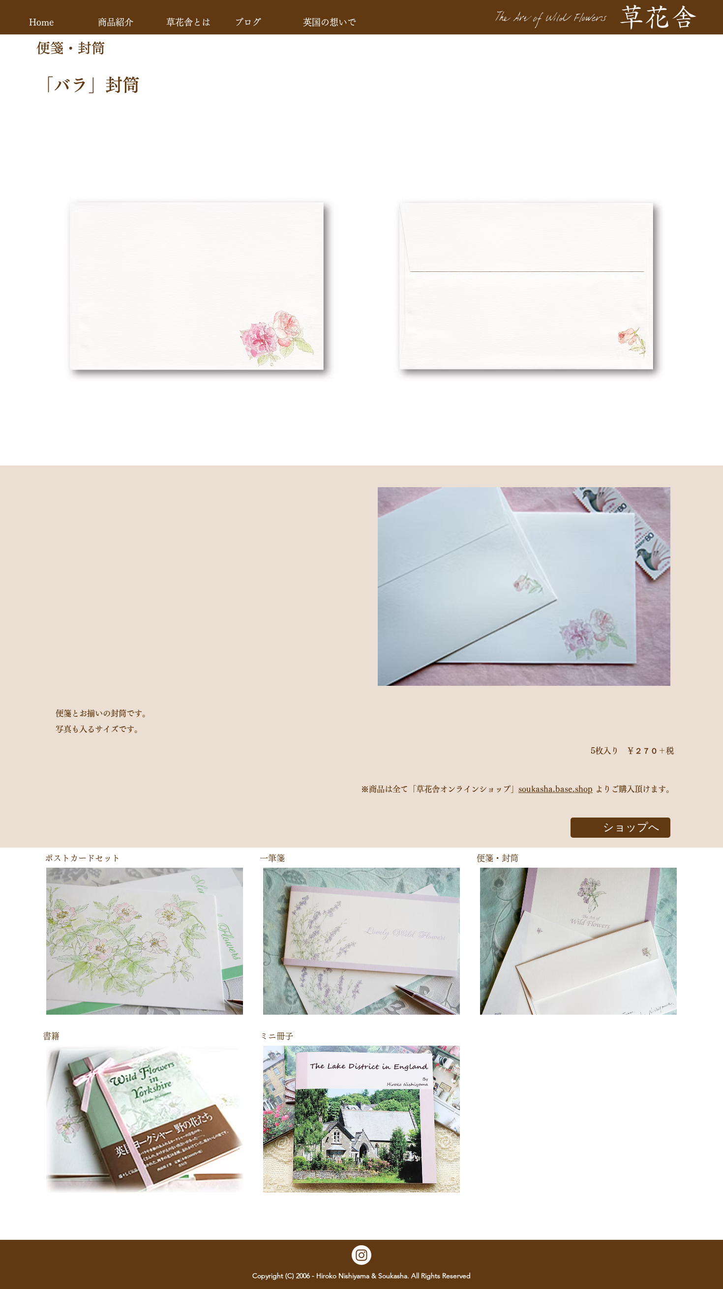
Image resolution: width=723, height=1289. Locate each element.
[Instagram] (361, 1255)
